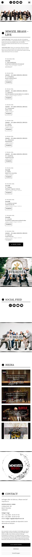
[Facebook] (14, 2)
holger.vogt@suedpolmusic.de (15, 519)
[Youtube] (17, 2)
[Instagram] (10, 2)
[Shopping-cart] (20, 2)
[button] (29, 2)
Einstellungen (16, 553)
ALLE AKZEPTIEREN (16, 545)
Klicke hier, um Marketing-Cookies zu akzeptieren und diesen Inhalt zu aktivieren (16, 377)
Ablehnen (16, 549)
